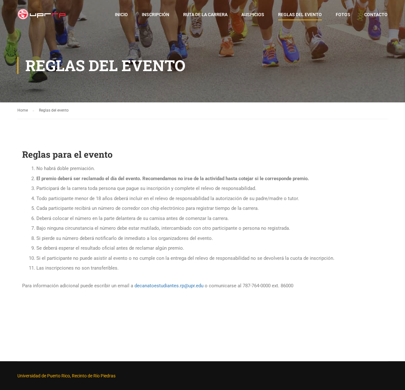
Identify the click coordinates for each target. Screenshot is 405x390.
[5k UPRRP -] (41, 17)
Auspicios (252, 14)
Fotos (343, 14)
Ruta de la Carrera (205, 14)
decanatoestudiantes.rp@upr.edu (168, 286)
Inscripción (155, 14)
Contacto (376, 14)
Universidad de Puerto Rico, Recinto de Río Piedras (66, 375)
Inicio (121, 14)
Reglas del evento (300, 14)
